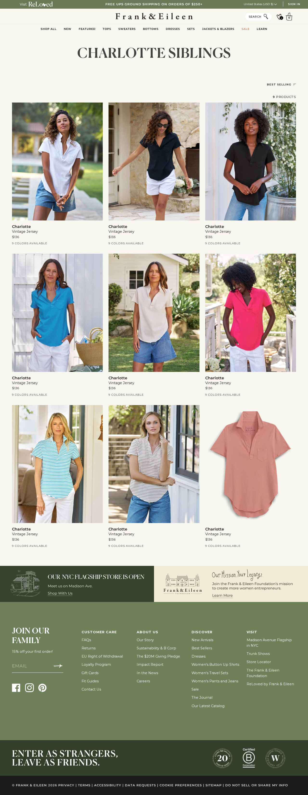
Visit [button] (252, 632)
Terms (85, 785)
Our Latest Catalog (208, 706)
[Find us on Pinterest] (42, 687)
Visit (23, 4)
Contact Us (91, 689)
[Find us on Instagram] (29, 687)
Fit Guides (90, 681)
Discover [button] (202, 632)
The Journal (202, 697)
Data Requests (141, 785)
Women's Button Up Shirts (215, 664)
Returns (89, 648)
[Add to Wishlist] (96, 109)
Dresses (198, 656)
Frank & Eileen (31, 785)
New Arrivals (202, 640)
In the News (147, 673)
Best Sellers (202, 648)
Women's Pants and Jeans (215, 681)
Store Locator (259, 662)
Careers (143, 681)
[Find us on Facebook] (16, 687)
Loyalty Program (96, 664)
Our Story (145, 640)
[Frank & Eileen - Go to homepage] (154, 16)
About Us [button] (147, 632)
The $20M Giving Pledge (158, 656)
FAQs (86, 640)
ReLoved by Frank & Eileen (270, 684)
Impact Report (150, 664)
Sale (195, 689)
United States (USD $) (259, 4)
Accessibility (109, 785)
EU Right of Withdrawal (102, 656)
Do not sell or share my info (256, 785)
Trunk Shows (258, 654)
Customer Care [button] (99, 632)
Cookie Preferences (182, 785)
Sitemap (214, 785)
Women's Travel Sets (210, 673)
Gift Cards (90, 673)
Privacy (67, 785)
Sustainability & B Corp (156, 648)
